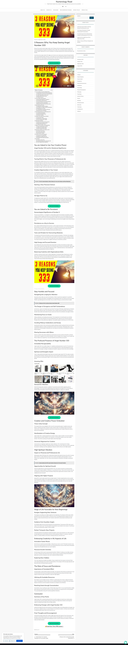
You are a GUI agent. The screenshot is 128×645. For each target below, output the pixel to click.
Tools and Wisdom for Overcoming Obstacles (44, 101)
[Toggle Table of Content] (51, 90)
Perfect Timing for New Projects (42, 128)
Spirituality (36, 629)
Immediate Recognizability (41, 112)
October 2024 (79, 61)
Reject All (13, 640)
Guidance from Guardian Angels (42, 127)
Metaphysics (79, 81)
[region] (13, 638)
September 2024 (80, 63)
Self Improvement (80, 102)
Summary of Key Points (41, 139)
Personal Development (81, 89)
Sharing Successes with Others (41, 110)
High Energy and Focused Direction (42, 102)
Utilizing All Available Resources (42, 136)
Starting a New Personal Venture (42, 96)
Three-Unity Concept (40, 117)
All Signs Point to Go (40, 97)
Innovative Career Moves (41, 130)
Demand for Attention (40, 115)
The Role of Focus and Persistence (41, 134)
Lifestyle (78, 74)
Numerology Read (64, 1)
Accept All (20, 640)
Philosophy (79, 92)
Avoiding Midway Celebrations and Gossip (43, 109)
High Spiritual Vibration (39, 120)
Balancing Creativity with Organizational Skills (44, 103)
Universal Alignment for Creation (42, 119)
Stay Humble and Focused (40, 105)
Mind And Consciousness (81, 83)
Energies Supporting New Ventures (42, 126)
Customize (6, 640)
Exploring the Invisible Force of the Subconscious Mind (83, 38)
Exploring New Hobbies (40, 133)
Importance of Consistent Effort (41, 135)
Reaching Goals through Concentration (43, 137)
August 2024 (79, 65)
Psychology (79, 94)
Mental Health (79, 79)
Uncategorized (79, 109)
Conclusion (38, 138)
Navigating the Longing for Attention (42, 106)
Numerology (79, 87)
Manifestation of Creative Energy (42, 118)
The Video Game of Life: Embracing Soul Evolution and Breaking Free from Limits (84, 34)
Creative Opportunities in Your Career (42, 95)
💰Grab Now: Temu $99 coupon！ (54, 626)
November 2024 (80, 59)
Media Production (80, 76)
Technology (79, 107)
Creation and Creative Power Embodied (42, 116)
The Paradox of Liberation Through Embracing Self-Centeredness (83, 31)
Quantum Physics (80, 96)
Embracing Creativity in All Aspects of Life (42, 129)
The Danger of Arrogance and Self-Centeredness (44, 107)
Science (78, 98)
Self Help (79, 100)
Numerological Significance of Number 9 (43, 99)
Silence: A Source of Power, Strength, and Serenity (85, 41)
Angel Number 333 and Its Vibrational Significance (44, 92)
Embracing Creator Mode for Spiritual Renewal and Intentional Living (84, 27)
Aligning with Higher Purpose (41, 124)
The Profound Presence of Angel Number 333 (43, 111)
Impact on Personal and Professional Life (43, 121)
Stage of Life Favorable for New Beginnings (43, 125)
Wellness (79, 111)
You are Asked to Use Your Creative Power (43, 91)
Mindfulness (79, 85)
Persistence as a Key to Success (42, 100)
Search (78, 15)
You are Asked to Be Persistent (41, 98)
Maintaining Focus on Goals (41, 108)
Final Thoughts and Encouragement (43, 142)
